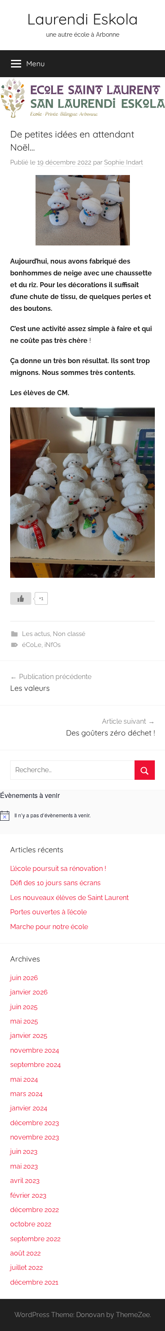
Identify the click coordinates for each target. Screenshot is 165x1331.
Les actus (36, 634)
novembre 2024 (34, 1050)
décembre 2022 (34, 1210)
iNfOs (52, 645)
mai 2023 (24, 1166)
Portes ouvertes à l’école (48, 912)
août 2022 (25, 1253)
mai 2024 (24, 1079)
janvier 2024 (28, 1108)
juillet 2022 (26, 1268)
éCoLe (31, 645)
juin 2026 (24, 978)
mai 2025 (24, 1021)
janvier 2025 (28, 1036)
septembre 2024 (35, 1065)
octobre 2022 (30, 1224)
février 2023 (28, 1195)
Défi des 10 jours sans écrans (55, 883)
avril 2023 (25, 1181)
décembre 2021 (34, 1282)
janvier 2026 (29, 992)
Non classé (69, 634)
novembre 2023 (34, 1137)
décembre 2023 (34, 1123)
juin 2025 (24, 1007)
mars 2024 (26, 1094)
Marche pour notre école (49, 927)
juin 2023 (24, 1152)
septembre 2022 (35, 1239)
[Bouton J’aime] (20, 598)
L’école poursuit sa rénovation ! (58, 869)
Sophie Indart (123, 162)
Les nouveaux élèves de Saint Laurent (69, 898)
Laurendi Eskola (82, 18)
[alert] (82, 816)
